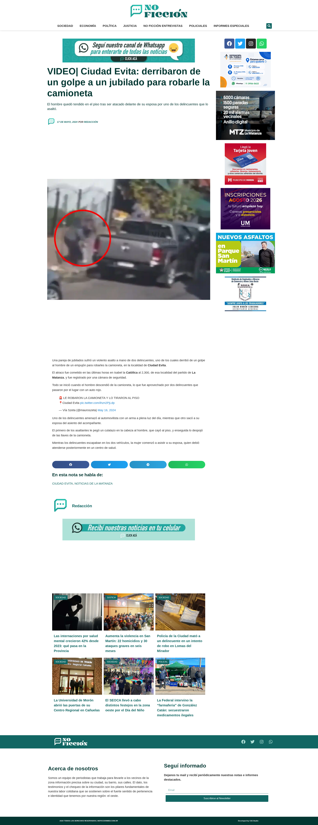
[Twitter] (240, 44)
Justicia (130, 26)
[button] (269, 26)
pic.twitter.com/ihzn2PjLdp (97, 403)
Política (110, 26)
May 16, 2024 (107, 410)
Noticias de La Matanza (94, 483)
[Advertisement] (128, 152)
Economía (88, 26)
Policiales (198, 26)
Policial (163, 662)
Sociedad (65, 26)
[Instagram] (251, 44)
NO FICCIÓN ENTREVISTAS (163, 26)
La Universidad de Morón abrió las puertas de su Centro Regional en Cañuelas (77, 705)
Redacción (91, 122)
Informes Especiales (231, 26)
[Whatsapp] (262, 44)
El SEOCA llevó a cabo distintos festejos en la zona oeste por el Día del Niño (127, 705)
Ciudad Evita (62, 483)
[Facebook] (229, 44)
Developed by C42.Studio (248, 821)
